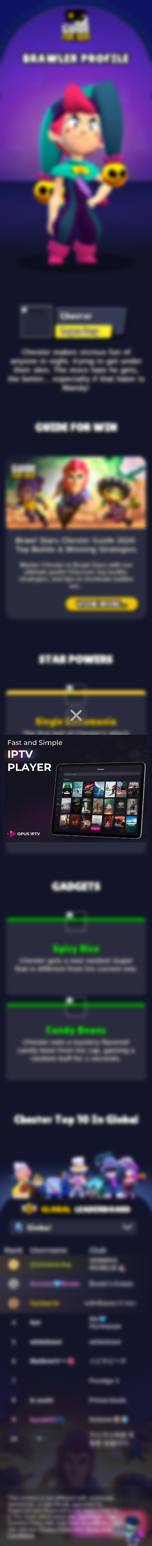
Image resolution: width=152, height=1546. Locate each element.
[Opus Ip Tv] (76, 789)
